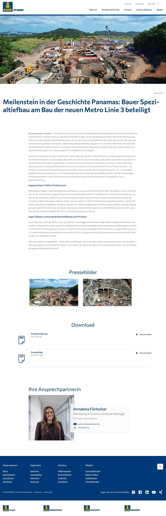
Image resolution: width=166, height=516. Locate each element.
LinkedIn (147, 492)
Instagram (133, 492)
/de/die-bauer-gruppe (6, 508)
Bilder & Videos (91, 475)
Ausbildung (62, 482)
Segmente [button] (139, 4)
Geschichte (7, 482)
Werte (5, 471)
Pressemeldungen (92, 471)
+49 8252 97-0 (83, 428)
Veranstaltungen (92, 482)
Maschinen (34, 478)
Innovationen (8, 478)
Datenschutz (48, 492)
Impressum (38, 492)
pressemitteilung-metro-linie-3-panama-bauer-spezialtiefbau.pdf (83, 340)
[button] (153, 4)
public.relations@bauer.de (88, 424)
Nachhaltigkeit (9, 475)
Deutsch (151, 4)
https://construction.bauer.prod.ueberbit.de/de (53, 506)
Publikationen (91, 478)
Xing (160, 492)
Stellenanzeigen (64, 471)
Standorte (34, 471)
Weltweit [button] (128, 4)
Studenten (62, 478)
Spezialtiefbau (36, 475)
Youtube (153, 492)
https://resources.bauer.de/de (132, 506)
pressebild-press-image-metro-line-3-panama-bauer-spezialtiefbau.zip (83, 358)
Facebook (140, 492)
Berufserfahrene (64, 475)
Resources (34, 482)
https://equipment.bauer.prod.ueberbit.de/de (92, 506)
